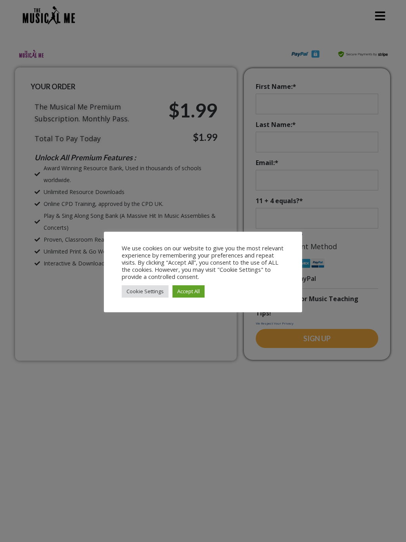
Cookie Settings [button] (145, 291)
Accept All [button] (188, 291)
